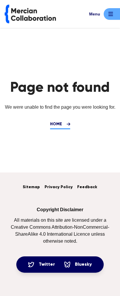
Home (56, 124)
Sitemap (31, 187)
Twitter (47, 264)
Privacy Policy (59, 187)
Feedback (87, 187)
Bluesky (83, 264)
